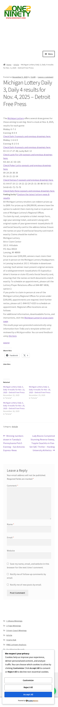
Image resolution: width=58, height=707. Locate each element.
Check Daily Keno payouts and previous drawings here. (29, 190)
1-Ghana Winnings (14, 621)
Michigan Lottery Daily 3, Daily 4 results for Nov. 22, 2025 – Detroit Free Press (14, 390)
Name (10, 524)
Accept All (28, 694)
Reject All (28, 687)
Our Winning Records (15, 649)
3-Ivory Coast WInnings (16, 630)
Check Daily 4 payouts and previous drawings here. (27, 147)
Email (10, 537)
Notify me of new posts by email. (26, 584)
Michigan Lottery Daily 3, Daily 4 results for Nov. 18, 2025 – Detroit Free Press (40, 390)
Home (8, 64)
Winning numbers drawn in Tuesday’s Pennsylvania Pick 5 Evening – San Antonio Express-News (14, 443)
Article (16, 64)
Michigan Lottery (15, 118)
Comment (12, 485)
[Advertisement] (29, 34)
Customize (28, 680)
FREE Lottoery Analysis (16, 644)
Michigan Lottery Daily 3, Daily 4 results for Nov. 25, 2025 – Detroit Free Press (14, 405)
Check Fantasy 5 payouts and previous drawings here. (28, 180)
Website (11, 550)
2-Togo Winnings (13, 625)
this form (13, 336)
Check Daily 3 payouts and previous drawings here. (27, 136)
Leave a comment (45, 77)
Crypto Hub (11, 640)
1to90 (33, 77)
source (6, 342)
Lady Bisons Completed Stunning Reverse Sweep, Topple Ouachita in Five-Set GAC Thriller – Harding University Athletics (42, 443)
